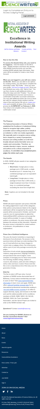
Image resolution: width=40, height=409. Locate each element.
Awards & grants (7, 347)
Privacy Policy (29, 404)
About (3, 333)
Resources (5, 352)
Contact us (5, 372)
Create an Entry (27, 49)
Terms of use (20, 404)
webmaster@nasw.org (8, 404)
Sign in (4, 383)
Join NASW (5, 378)
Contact (23, 51)
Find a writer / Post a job (9, 363)
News (3, 338)
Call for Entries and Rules (12, 49)
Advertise (4, 367)
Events (4, 343)
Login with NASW (28, 16)
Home (3, 328)
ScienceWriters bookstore (10, 357)
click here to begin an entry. (21, 87)
